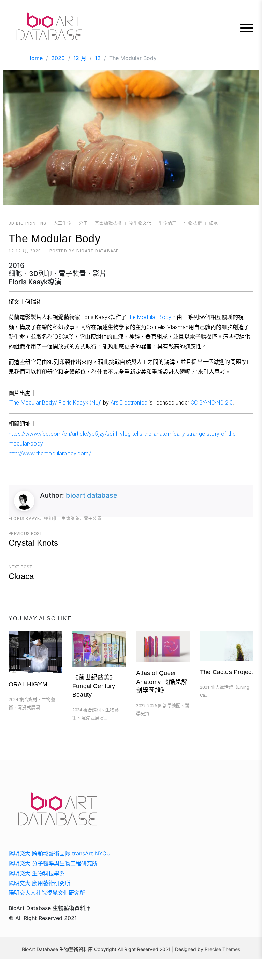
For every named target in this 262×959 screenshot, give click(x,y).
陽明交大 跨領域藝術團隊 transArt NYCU (60, 853)
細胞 (213, 223)
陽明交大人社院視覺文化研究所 (47, 892)
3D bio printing (27, 223)
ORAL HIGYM (28, 684)
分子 (83, 223)
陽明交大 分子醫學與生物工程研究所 (53, 863)
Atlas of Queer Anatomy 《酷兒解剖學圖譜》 (161, 682)
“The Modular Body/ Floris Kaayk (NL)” (55, 402)
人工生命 (63, 223)
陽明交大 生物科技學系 (37, 873)
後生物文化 (140, 223)
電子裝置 (93, 519)
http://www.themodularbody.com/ (50, 453)
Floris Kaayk (24, 519)
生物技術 (193, 223)
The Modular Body (149, 317)
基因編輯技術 (108, 223)
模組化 (51, 519)
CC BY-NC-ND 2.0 (212, 402)
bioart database (97, 251)
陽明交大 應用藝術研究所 (39, 883)
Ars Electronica (129, 402)
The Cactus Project (226, 672)
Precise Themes (222, 949)
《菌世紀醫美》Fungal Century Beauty (94, 686)
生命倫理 (168, 223)
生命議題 (71, 519)
